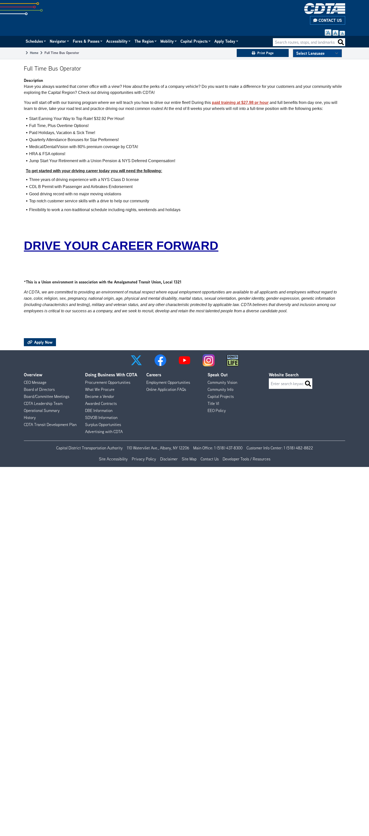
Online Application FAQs (166, 389)
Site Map (189, 458)
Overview (33, 375)
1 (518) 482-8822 (298, 447)
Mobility (167, 41)
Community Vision (222, 382)
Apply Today (225, 41)
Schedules (34, 41)
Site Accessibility (113, 458)
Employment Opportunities (168, 382)
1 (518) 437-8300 (228, 447)
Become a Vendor (99, 396)
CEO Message (35, 382)
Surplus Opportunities (103, 424)
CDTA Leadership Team (43, 403)
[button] (136, 360)
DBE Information (98, 410)
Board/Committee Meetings (46, 396)
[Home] (324, 8)
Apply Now (42, 342)
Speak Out (218, 375)
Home (34, 52)
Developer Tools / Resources (246, 458)
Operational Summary (42, 410)
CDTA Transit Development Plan (50, 424)
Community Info (220, 389)
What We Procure (99, 389)
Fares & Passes (86, 41)
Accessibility (117, 41)
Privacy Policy (144, 458)
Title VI (213, 403)
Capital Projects (194, 41)
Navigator (58, 41)
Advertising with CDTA (104, 431)
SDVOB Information (101, 417)
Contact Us (329, 20)
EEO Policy (217, 410)
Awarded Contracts (101, 403)
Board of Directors (39, 389)
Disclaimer (169, 458)
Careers (153, 375)
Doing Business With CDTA (111, 375)
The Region (144, 41)
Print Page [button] (265, 52)
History (30, 417)
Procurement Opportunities (107, 382)
